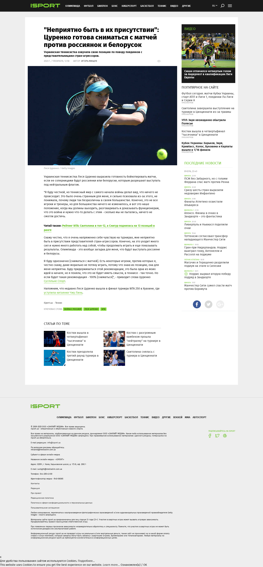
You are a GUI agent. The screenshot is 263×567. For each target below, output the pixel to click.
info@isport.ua (53, 442)
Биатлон (102, 6)
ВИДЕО (174, 6)
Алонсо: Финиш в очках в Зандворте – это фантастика (203, 214)
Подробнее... (86, 561)
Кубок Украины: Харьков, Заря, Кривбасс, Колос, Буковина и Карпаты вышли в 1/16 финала (207, 146)
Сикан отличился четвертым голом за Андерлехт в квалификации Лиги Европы (208, 74)
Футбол (88, 6)
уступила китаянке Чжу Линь (63, 293)
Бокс (115, 6)
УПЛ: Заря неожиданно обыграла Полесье (204, 121)
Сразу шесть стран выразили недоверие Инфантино (203, 191)
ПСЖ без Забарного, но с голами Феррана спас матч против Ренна (206, 180)
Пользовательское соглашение (45, 507)
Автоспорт (199, 417)
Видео (190, 28)
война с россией (72, 309)
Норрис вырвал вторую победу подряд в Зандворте (207, 275)
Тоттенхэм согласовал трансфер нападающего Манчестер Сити (206, 237)
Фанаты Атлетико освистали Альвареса (203, 203)
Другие (186, 6)
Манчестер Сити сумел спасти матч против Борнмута (208, 287)
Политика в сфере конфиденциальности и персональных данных (61, 502)
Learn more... (111, 565)
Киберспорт (129, 6)
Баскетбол (147, 6)
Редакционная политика (42, 498)
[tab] (197, 304)
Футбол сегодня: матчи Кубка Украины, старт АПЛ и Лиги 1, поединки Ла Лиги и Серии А (208, 96)
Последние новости (202, 163)
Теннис (162, 6)
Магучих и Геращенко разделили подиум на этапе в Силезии (206, 264)
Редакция (35, 488)
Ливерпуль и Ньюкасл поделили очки (206, 226)
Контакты (35, 483)
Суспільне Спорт (54, 281)
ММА (187, 417)
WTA (103, 309)
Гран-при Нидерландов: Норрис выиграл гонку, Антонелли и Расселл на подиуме (205, 250)
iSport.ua (48, 302)
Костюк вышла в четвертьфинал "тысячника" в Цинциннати (203, 133)
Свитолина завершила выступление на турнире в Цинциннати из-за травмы (208, 110)
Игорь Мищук (89, 61)
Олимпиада (72, 6)
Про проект (36, 493)
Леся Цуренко (91, 309)
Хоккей (177, 417)
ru (213, 5)
